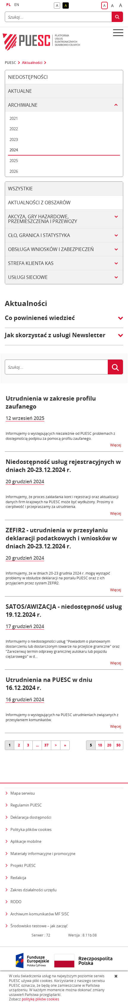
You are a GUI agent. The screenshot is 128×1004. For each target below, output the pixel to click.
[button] (64, 321)
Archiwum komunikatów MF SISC (39, 914)
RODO (15, 901)
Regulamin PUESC (26, 805)
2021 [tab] (14, 118)
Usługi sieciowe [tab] (28, 277)
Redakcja (18, 877)
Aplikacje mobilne (25, 841)
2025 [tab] (14, 160)
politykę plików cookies (40, 999)
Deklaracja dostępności (30, 817)
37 (46, 745)
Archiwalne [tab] (23, 105)
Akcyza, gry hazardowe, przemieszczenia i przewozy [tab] (42, 219)
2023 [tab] (14, 139)
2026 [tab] (14, 171)
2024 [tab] (14, 150)
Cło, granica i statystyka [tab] (39, 235)
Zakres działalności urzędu (33, 889)
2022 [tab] (14, 128)
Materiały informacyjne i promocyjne (42, 853)
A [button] (58, 6)
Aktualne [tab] (20, 91)
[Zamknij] (117, 976)
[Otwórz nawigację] (118, 32)
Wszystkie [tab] (20, 188)
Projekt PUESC (23, 865)
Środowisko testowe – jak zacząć (39, 925)
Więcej (116, 444)
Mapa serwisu (22, 793)
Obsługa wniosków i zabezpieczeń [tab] (51, 249)
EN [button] (16, 4)
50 (118, 745)
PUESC (10, 62)
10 (100, 745)
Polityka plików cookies (30, 829)
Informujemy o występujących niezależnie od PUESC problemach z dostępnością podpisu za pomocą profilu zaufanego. (60, 436)
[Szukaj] (117, 17)
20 (109, 745)
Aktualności (32, 62)
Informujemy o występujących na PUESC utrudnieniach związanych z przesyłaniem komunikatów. (62, 717)
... (37, 745)
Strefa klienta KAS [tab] (31, 263)
